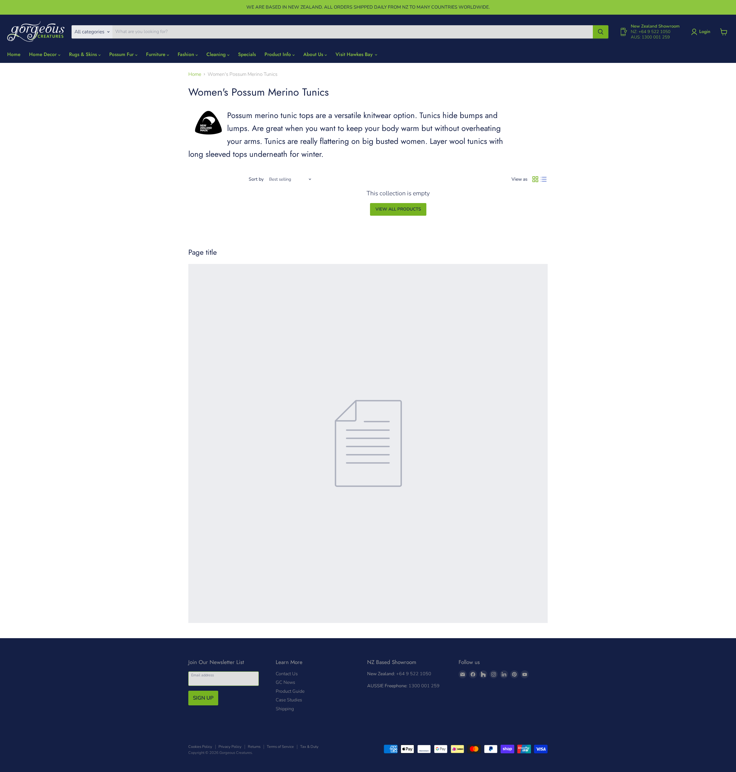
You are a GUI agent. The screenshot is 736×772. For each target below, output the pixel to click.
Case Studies (289, 700)
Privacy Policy (229, 746)
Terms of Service (280, 746)
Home (13, 54)
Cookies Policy (200, 746)
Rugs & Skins (83, 54)
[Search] (600, 31)
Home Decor (43, 54)
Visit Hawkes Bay (355, 54)
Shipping (285, 709)
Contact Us (287, 674)
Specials (247, 54)
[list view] (544, 179)
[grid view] (535, 179)
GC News (285, 682)
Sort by (256, 179)
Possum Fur (122, 54)
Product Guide (290, 691)
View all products (398, 209)
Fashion (186, 54)
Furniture (156, 54)
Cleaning (216, 54)
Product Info (278, 54)
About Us (314, 54)
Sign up (203, 697)
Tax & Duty (309, 746)
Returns (254, 746)
